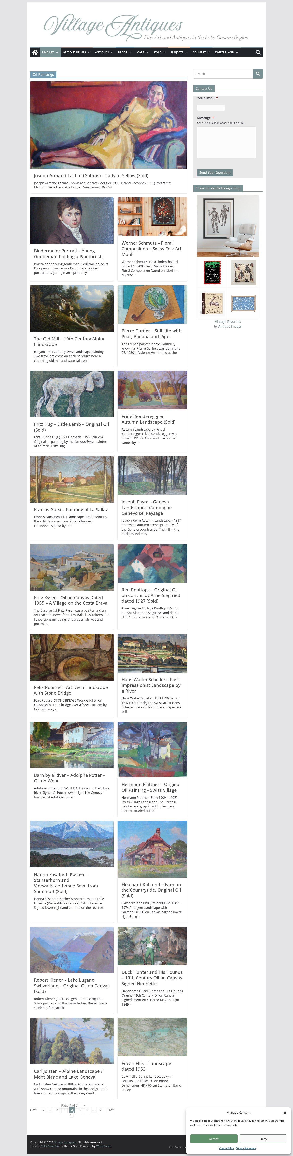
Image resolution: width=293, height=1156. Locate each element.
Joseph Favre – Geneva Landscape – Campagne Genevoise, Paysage (147, 507)
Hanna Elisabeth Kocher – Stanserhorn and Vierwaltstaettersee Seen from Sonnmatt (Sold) (66, 882)
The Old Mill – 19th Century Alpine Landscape (70, 341)
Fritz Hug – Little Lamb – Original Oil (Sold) (71, 427)
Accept (214, 1139)
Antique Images (230, 326)
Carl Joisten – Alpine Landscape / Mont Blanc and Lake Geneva (68, 1074)
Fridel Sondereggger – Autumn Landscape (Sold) (149, 419)
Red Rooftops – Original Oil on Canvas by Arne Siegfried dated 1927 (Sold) (151, 595)
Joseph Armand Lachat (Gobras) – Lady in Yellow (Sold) (91, 175)
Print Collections (178, 1147)
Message (205, 118)
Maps (140, 52)
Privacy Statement (246, 1148)
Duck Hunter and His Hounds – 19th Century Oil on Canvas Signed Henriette (152, 977)
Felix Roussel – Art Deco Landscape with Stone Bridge (71, 690)
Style (157, 52)
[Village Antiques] (146, 29)
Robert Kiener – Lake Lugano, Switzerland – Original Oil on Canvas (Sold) (72, 985)
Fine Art (48, 52)
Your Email (207, 98)
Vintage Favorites (228, 321)
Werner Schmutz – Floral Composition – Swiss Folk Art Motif (151, 248)
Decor (122, 52)
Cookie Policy (226, 1148)
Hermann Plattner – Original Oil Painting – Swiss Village (151, 787)
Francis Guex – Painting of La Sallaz (71, 509)
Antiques (102, 52)
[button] (285, 1113)
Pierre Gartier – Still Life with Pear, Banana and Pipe (152, 333)
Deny (263, 1139)
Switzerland (224, 52)
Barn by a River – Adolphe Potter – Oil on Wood (69, 778)
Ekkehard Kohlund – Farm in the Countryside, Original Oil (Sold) (151, 890)
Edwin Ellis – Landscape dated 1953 (146, 1066)
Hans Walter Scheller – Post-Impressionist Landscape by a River (151, 685)
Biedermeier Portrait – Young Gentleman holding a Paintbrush (68, 253)
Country (199, 52)
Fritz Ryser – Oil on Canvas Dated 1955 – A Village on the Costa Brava (71, 600)
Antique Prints (74, 52)
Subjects (177, 52)
